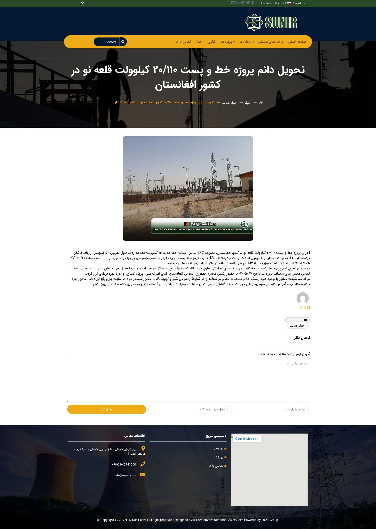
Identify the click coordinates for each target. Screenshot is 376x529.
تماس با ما (183, 41)
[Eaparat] (243, 3)
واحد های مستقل (270, 41)
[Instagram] (238, 3)
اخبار (199, 41)
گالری (211, 41)
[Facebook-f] (253, 3)
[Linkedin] (233, 3)
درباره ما (245, 41)
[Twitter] (248, 3)
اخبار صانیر (229, 102)
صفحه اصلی (297, 41)
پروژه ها (226, 41)
